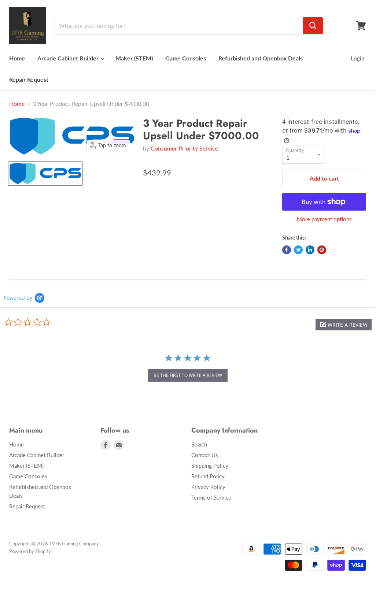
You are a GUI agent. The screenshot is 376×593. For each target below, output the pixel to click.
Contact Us (204, 455)
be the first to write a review (188, 375)
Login (357, 58)
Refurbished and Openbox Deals (260, 58)
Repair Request (28, 79)
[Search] (313, 25)
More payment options (324, 219)
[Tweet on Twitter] (298, 249)
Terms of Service (211, 497)
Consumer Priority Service (184, 148)
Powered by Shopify (30, 551)
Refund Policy (208, 476)
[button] (344, 324)
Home (17, 58)
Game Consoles (185, 58)
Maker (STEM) (134, 58)
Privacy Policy (208, 486)
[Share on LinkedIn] (310, 249)
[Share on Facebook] (286, 249)
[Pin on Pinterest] (321, 249)
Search (199, 444)
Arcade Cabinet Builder (68, 58)
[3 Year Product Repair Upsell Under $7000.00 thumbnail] (45, 173)
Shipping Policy (209, 465)
